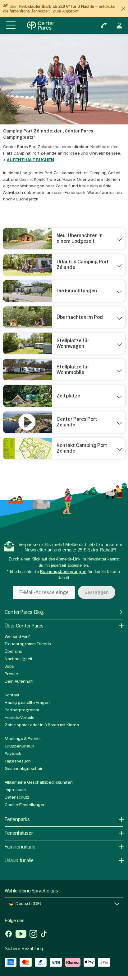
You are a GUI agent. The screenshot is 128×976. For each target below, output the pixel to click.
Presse (11, 673)
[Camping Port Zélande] (27, 448)
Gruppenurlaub (19, 746)
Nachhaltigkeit (18, 658)
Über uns (13, 651)
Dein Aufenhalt (19, 681)
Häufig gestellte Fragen (27, 702)
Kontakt (12, 695)
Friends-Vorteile (19, 717)
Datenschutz (17, 797)
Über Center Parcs (24, 625)
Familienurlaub (20, 846)
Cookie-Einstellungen (25, 804)
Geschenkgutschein (24, 768)
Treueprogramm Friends (28, 644)
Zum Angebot (66, 11)
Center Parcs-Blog (24, 612)
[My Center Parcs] (119, 25)
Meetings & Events (23, 738)
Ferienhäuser (19, 833)
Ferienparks (17, 819)
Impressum (15, 789)
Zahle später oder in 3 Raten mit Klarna (42, 725)
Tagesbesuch (18, 761)
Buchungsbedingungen (63, 571)
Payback (13, 753)
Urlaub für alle (19, 860)
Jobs (9, 666)
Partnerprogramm (22, 710)
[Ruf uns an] (104, 25)
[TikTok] (43, 934)
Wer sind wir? (17, 636)
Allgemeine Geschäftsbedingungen (39, 782)
